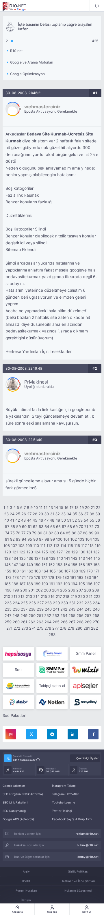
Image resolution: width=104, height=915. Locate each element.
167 (67, 571)
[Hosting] (52, 654)
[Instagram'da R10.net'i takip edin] (10, 734)
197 (97, 583)
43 (23, 520)
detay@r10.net (88, 856)
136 (30, 558)
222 (97, 596)
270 (96, 622)
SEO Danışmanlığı (14, 810)
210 (7, 596)
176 (37, 577)
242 (63, 609)
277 (55, 628)
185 (7, 583)
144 (89, 558)
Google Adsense (14, 785)
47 (46, 520)
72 (91, 526)
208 (87, 590)
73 (97, 526)
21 (93, 507)
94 (24, 539)
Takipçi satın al (52, 685)
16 (66, 507)
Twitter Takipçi (62, 810)
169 (82, 571)
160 (15, 571)
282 (94, 628)
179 (58, 577)
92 (12, 539)
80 (40, 533)
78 (29, 533)
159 (8, 571)
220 (81, 596)
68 (69, 526)
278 (63, 628)
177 (44, 577)
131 (89, 552)
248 (15, 615)
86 (74, 533)
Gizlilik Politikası (78, 871)
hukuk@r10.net (88, 845)
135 (22, 558)
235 (8, 609)
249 (24, 615)
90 (96, 533)
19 (82, 507)
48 (52, 520)
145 (97, 558)
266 (64, 622)
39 (97, 514)
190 (45, 583)
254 (63, 615)
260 (16, 622)
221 (89, 596)
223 (8, 602)
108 (21, 545)
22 (98, 507)
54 (86, 520)
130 (82, 552)
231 (72, 602)
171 (96, 571)
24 (12, 514)
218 (66, 596)
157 (89, 564)
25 (18, 514)
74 (7, 533)
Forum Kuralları (26, 890)
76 (18, 533)
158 (96, 564)
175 (30, 577)
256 (80, 615)
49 (57, 520)
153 (59, 564)
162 (30, 571)
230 (64, 602)
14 (56, 507)
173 (16, 577)
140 (60, 558)
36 (80, 514)
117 (84, 545)
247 (8, 615)
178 (51, 577)
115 (70, 545)
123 (30, 552)
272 (17, 628)
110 (36, 545)
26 (23, 514)
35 (75, 514)
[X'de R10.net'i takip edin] (31, 734)
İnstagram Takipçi (64, 785)
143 (82, 558)
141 (67, 558)
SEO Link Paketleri (15, 802)
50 (63, 520)
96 (35, 539)
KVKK (26, 881)
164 (45, 571)
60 (24, 526)
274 (32, 628)
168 (75, 571)
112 (49, 545)
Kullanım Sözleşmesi (78, 890)
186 (15, 583)
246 (96, 609)
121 (15, 552)
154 (67, 564)
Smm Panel (86, 653)
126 (52, 552)
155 (74, 564)
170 (90, 571)
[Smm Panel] (18, 654)
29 (40, 514)
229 (56, 602)
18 (77, 507)
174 (23, 577)
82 (51, 533)
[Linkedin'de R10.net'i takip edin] (73, 734)
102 (73, 539)
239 (40, 609)
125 (45, 552)
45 (35, 520)
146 (7, 564)
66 (58, 526)
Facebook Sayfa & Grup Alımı (72, 819)
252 (47, 615)
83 (56, 533)
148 (22, 564)
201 (31, 590)
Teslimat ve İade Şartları (78, 881)
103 (81, 539)
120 (8, 552)
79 (34, 533)
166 (60, 571)
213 (29, 596)
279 (71, 628)
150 (37, 564)
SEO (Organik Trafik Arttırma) (23, 794)
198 (8, 590)
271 (9, 628)
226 (32, 602)
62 (35, 526)
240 (48, 609)
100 (59, 539)
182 (80, 577)
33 (63, 514)
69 (75, 526)
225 (24, 602)
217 (59, 596)
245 (88, 609)
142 (74, 558)
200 (23, 590)
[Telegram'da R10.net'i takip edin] (52, 734)
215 (44, 596)
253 (55, 615)
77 (23, 533)
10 (36, 507)
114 (63, 545)
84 (62, 533)
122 (22, 552)
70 (81, 526)
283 (52, 634)
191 (52, 583)
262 (31, 622)
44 (29, 520)
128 (67, 552)
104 (89, 539)
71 (86, 526)
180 (66, 577)
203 (47, 590)
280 (78, 628)
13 (51, 507)
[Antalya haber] (18, 686)
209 (95, 590)
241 (56, 609)
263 (39, 622)
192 (59, 583)
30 (46, 514)
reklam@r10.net (87, 833)
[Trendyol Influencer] (85, 670)
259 (8, 622)
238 (32, 609)
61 (30, 526)
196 (89, 583)
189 (37, 583)
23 (6, 514)
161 (23, 571)
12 (46, 507)
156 (82, 564)
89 (91, 533)
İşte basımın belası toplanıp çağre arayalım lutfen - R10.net (18, 6)
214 (36, 596)
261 (24, 622)
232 (80, 602)
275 (40, 628)
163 (37, 571)
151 (44, 564)
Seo (18, 669)
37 (86, 514)
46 (40, 520)
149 (30, 564)
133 (7, 558)
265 (56, 622)
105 (96, 539)
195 (82, 583)
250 (32, 615)
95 (29, 539)
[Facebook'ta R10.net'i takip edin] (93, 734)
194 (74, 583)
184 (95, 577)
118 (91, 545)
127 (60, 552)
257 (88, 615)
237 (24, 609)
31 (52, 514)
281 (86, 628)
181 (73, 577)
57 (7, 526)
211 (14, 596)
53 (80, 520)
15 (61, 507)
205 (63, 590)
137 (37, 558)
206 (71, 590)
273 (24, 628)
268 (80, 622)
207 (79, 590)
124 (37, 552)
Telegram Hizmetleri (65, 794)
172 (8, 577)
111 (42, 545)
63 (41, 526)
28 (35, 514)
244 (80, 609)
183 (88, 577)
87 (79, 533)
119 (98, 545)
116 (77, 545)
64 (46, 526)
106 (6, 545)
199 (16, 590)
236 (16, 609)
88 (85, 533)
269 (88, 622)
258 (95, 615)
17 (71, 507)
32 (57, 514)
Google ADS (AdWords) (18, 819)
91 (7, 539)
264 (47, 622)
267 (72, 622)
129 (74, 552)
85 (68, 533)
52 (74, 520)
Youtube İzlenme (63, 802)
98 (46, 539)
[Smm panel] (52, 670)
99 (52, 539)
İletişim (26, 900)
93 (18, 539)
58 (12, 526)
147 (15, 564)
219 (73, 596)
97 (41, 539)
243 (71, 609)
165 (52, 571)
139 (52, 558)
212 (21, 596)
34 (69, 514)
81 (45, 533)
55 (92, 520)
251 (40, 615)
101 (66, 539)
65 (52, 526)
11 (40, 507)
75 (12, 533)
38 (92, 514)
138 (45, 558)
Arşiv (26, 871)
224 (16, 602)
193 (67, 583)
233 (88, 602)
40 (6, 520)
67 (64, 526)
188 (30, 583)
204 (55, 590)
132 (96, 552)
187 (22, 583)
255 (71, 615)
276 (47, 628)
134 (15, 558)
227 (40, 602)
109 (29, 545)
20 (87, 507)
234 (96, 602)
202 (39, 590)
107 (14, 545)
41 (12, 520)
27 (29, 514)
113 (56, 545)
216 (51, 596)
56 (97, 520)
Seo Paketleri (14, 715)
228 (48, 602)
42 (17, 520)
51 (69, 520)
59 (18, 526)
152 (52, 564)
